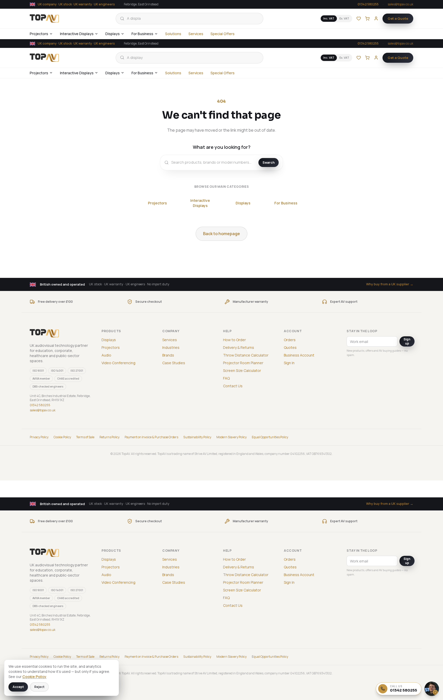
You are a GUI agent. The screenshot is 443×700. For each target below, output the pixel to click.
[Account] (376, 18)
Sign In (289, 362)
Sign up (407, 341)
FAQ (226, 378)
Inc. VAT (328, 18)
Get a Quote (398, 18)
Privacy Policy (39, 437)
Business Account (299, 355)
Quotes (290, 347)
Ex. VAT (344, 18)
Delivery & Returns (238, 347)
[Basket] (367, 18)
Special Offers (222, 33)
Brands (168, 355)
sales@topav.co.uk (400, 4)
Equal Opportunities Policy (270, 437)
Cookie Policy (62, 437)
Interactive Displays (77, 33)
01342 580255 (368, 4)
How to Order (234, 339)
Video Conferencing (118, 362)
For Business (142, 33)
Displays (112, 33)
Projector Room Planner (243, 362)
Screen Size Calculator (242, 370)
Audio (106, 355)
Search (269, 162)
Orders (290, 339)
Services (195, 33)
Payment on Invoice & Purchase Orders (151, 437)
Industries (170, 347)
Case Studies (173, 362)
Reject (39, 687)
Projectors (39, 33)
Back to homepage (221, 233)
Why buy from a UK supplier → (389, 284)
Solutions (173, 33)
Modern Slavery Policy (231, 437)
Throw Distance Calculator (245, 355)
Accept (18, 687)
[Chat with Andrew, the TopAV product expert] (432, 689)
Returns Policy (109, 437)
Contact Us (233, 385)
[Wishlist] (358, 18)
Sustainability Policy (197, 437)
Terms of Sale (85, 437)
